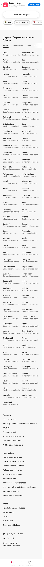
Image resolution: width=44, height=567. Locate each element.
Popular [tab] (6, 45)
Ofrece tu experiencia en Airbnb (15, 461)
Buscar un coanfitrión (11, 491)
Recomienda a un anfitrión (13, 496)
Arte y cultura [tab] (17, 45)
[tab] (8, 22)
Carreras (6, 516)
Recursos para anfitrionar (12, 474)
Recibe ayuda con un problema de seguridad (20, 423)
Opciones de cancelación (12, 441)
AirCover (6, 428)
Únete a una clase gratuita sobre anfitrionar (19, 487)
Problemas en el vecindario (13, 445)
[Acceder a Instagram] (13, 538)
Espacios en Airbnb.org (11, 525)
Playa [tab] (29, 45)
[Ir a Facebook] (4, 538)
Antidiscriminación (10, 432)
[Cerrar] (1, 4)
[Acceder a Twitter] (8, 538)
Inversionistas (8, 521)
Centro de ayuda (9, 419)
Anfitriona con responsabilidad (14, 483)
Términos (16, 546)
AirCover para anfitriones (12, 470)
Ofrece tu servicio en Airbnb (13, 466)
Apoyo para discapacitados (13, 436)
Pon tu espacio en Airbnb (12, 457)
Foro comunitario (9, 478)
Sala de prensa (8, 512)
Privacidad (7, 546)
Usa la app (34, 5)
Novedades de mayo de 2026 (14, 508)
